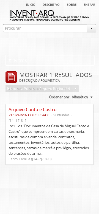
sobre (71, 4)
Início (30, 4)
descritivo (51, 4)
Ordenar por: (59, 96)
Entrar (89, 4)
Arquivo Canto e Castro (33, 109)
